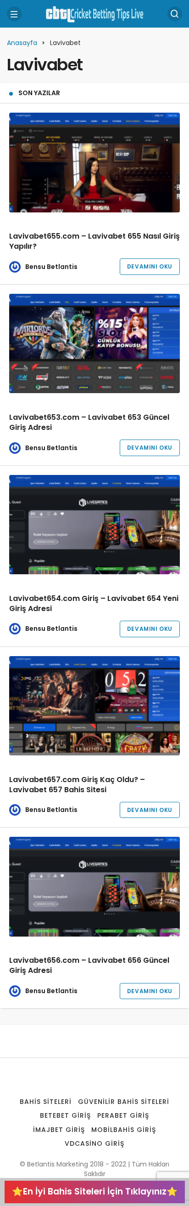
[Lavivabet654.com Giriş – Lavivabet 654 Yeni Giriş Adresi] (94, 525)
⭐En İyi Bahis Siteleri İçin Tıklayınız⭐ (95, 1191)
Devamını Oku (149, 266)
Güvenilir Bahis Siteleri (123, 1101)
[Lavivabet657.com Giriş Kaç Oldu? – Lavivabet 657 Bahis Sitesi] (94, 706)
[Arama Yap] (174, 13)
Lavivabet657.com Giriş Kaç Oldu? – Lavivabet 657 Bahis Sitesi (77, 784)
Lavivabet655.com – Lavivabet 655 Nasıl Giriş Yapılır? (94, 241)
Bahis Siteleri (46, 1101)
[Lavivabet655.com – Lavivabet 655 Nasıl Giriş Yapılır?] (94, 162)
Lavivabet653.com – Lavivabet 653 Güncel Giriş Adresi (89, 422)
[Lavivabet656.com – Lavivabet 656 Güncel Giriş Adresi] (94, 887)
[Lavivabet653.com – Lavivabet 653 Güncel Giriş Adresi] (94, 344)
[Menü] (14, 13)
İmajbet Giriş (59, 1129)
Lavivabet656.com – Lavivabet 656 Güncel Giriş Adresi (89, 965)
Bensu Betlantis (51, 266)
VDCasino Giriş (94, 1143)
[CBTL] (94, 13)
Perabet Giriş (123, 1115)
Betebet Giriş (65, 1115)
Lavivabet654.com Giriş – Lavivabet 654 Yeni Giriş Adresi (93, 603)
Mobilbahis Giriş (123, 1129)
